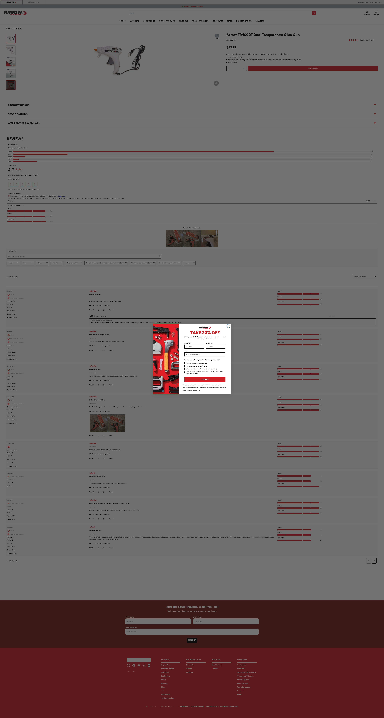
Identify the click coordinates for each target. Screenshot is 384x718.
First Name (187, 343)
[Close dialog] (228, 326)
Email (186, 351)
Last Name (209, 343)
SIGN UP (205, 379)
